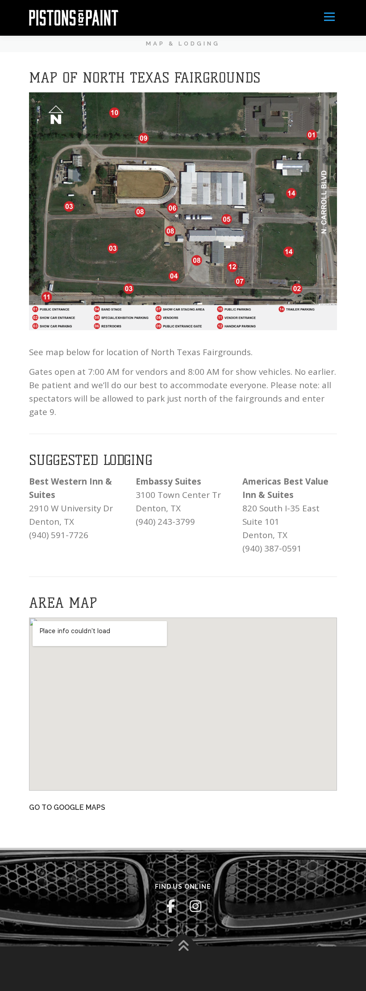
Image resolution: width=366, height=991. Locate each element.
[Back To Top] (183, 946)
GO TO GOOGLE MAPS (67, 807)
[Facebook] (170, 906)
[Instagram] (195, 906)
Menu (329, 16)
